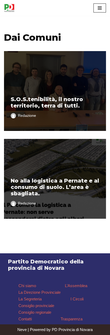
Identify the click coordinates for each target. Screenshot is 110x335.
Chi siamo (27, 285)
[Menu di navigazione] (99, 8)
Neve (22, 329)
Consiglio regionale (34, 312)
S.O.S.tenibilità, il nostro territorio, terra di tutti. (47, 102)
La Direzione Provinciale (39, 292)
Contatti (25, 319)
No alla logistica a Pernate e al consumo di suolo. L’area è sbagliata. (55, 187)
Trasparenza (71, 319)
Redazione (27, 116)
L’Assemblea (76, 285)
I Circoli (77, 299)
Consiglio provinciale (36, 305)
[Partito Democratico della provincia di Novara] (9, 8)
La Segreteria (30, 299)
